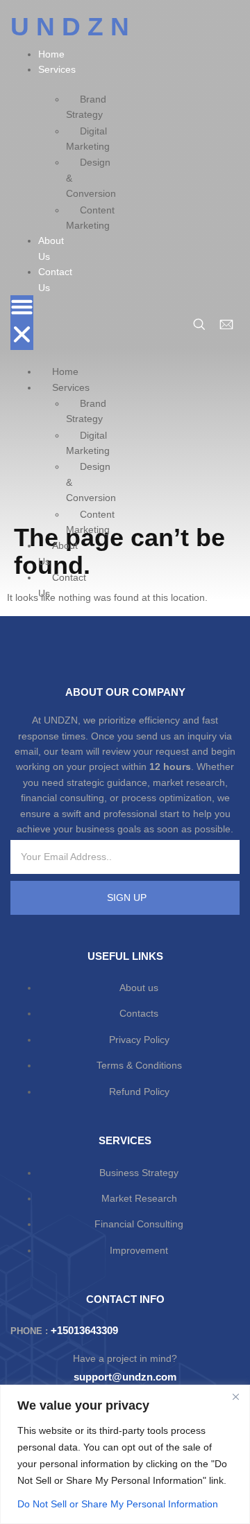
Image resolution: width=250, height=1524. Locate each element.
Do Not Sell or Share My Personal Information (117, 1503)
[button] (21, 322)
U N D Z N (69, 26)
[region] (125, 1454)
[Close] (235, 1396)
